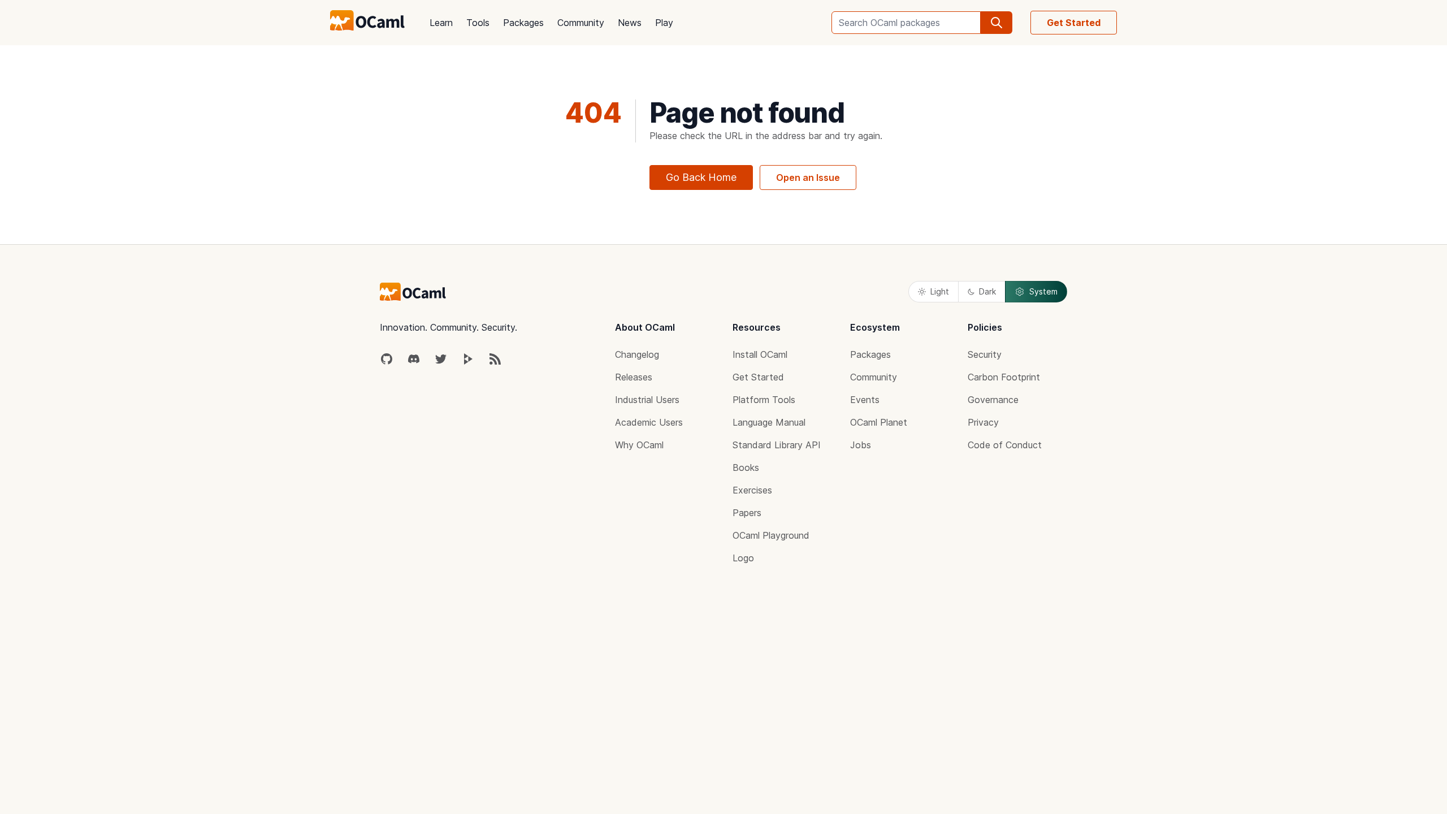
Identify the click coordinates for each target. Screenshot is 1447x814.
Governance (993, 399)
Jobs (860, 445)
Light (939, 291)
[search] (996, 22)
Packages (523, 22)
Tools (477, 22)
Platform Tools (764, 399)
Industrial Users (647, 399)
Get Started (1074, 22)
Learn (441, 22)
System (1043, 291)
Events (865, 399)
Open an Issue (808, 177)
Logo (743, 558)
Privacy (983, 422)
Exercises (752, 490)
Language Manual (769, 422)
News (630, 22)
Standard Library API (777, 445)
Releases (633, 377)
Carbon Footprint (1004, 377)
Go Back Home (701, 177)
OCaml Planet (878, 422)
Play (664, 22)
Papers (747, 512)
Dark (987, 291)
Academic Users (649, 422)
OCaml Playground (771, 535)
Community (580, 22)
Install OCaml (760, 354)
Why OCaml (639, 445)
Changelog (637, 354)
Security (985, 354)
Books (746, 467)
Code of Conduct (1005, 445)
